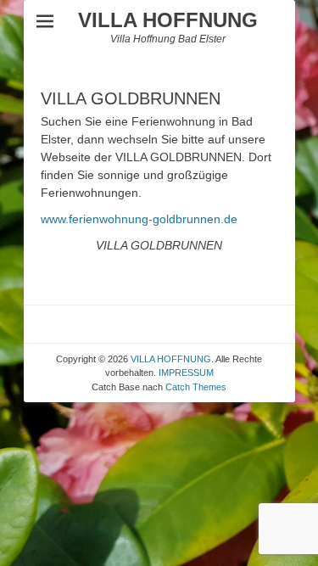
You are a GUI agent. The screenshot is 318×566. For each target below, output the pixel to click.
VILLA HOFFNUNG (168, 19)
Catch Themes (195, 387)
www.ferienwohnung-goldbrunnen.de (139, 219)
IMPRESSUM (186, 372)
